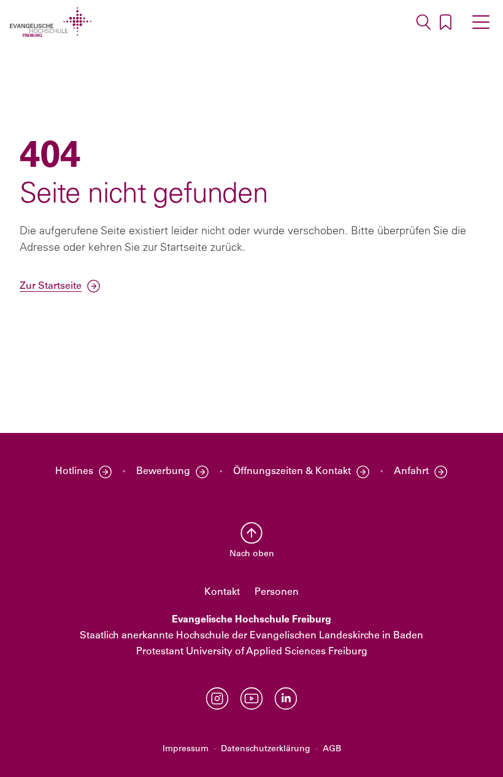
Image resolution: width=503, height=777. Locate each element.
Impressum (186, 749)
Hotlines (74, 472)
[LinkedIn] (286, 698)
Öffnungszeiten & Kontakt (292, 472)
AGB (332, 749)
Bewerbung (163, 472)
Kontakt (222, 592)
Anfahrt (411, 472)
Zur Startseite (51, 286)
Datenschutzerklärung (265, 749)
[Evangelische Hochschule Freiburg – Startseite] (50, 22)
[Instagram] (217, 698)
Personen (277, 592)
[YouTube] (251, 698)
